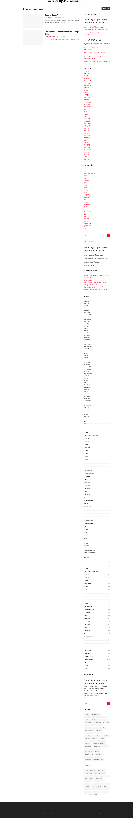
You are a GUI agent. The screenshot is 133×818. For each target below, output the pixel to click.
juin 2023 (86, 132)
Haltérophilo (87, 204)
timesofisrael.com (88, 756)
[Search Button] (106, 1)
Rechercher (87, 6)
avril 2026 (86, 77)
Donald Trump (106, 722)
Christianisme (88, 722)
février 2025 (87, 97)
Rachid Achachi (88, 746)
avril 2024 (86, 115)
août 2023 (86, 128)
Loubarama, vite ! (99, 813)
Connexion (86, 545)
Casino (85, 185)
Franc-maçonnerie (89, 727)
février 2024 (87, 118)
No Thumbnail (102, 738)
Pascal (86, 741)
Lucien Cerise (106, 735)
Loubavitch (98, 735)
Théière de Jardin (99, 754)
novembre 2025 (88, 82)
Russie (86, 748)
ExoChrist (86, 202)
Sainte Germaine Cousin (95, 748)
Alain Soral (87, 714)
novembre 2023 (88, 123)
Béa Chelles (94, 719)
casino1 (86, 187)
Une (85, 227)
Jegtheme (52, 813)
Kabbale (99, 733)
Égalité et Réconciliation (98, 759)
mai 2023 (86, 133)
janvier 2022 (87, 146)
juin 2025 (86, 90)
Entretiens (92, 725)
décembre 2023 (88, 121)
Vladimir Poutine (98, 756)
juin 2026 (86, 75)
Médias (85, 216)
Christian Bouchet (103, 719)
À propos (88, 813)
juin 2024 (86, 111)
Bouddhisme (87, 719)
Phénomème (107, 813)
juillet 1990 (86, 159)
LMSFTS (86, 213)
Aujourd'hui (86, 180)
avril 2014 (86, 156)
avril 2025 (86, 94)
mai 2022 (86, 140)
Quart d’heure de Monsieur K (99, 743)
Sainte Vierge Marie (89, 751)
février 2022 (87, 144)
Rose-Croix (104, 746)
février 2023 (87, 135)
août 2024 (86, 108)
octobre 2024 (87, 104)
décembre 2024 (88, 101)
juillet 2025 (86, 89)
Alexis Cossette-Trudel (90, 717)
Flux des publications (89, 548)
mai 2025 (86, 92)
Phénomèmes (87, 221)
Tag (27, 5)
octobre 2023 (87, 125)
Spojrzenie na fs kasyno (89, 34)
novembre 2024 (88, 102)
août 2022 (86, 139)
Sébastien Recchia (89, 754)
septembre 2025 (88, 85)
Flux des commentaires (89, 550)
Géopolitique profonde (89, 730)
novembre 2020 (88, 151)
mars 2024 (86, 116)
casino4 (86, 192)
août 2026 (86, 71)
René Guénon (97, 746)
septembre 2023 (88, 127)
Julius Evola (32, 5)
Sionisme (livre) (87, 223)
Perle (91, 741)
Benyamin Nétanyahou (102, 717)
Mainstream (87, 215)
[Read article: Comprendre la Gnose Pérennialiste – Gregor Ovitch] (33, 37)
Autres (85, 182)
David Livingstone (88, 196)
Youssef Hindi (88, 759)
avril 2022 (86, 142)
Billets (85, 184)
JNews (27, 813)
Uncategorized (87, 225)
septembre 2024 (88, 106)
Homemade (87, 208)
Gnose (96, 727)
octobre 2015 (87, 154)
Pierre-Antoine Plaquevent (100, 741)
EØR (93, 813)
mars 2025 (86, 96)
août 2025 (86, 87)
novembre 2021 (88, 149)
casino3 (86, 190)
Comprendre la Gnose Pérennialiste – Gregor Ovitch (62, 32)
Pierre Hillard (87, 743)
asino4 (85, 178)
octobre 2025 (87, 83)
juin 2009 (86, 158)
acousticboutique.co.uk (89, 173)
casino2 (86, 189)
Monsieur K (49, 17)
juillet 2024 (86, 109)
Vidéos (85, 228)
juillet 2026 (86, 73)
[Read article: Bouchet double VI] (33, 21)
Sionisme (97, 751)
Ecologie (86, 725)
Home (24, 5)
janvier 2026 (87, 78)
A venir (85, 171)
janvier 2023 (87, 137)
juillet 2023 (86, 130)
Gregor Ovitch (50, 36)
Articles (85, 175)
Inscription (86, 543)
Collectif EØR (87, 194)
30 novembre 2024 (59, 17)
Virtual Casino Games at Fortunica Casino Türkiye (96, 29)
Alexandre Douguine (95, 714)
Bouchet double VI (52, 15)
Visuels (85, 230)
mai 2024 (86, 113)
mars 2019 (86, 152)
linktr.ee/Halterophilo (89, 735)
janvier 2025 (87, 99)
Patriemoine (87, 220)
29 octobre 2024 (60, 36)
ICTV (85, 209)
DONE (85, 199)
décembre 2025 (88, 80)
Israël (94, 733)
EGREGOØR (87, 201)
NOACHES (86, 218)
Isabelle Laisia (87, 211)
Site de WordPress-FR (89, 552)
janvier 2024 (87, 120)
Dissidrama (86, 197)
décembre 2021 (88, 147)
